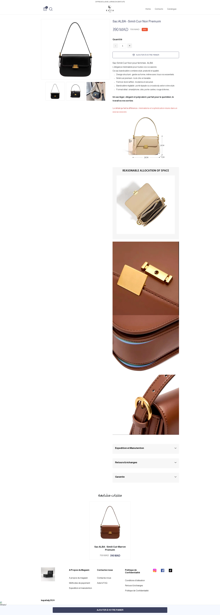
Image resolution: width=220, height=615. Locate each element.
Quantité (117, 39)
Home (148, 9)
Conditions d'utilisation (135, 580)
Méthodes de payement (79, 583)
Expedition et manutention (80, 588)
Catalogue (171, 9)
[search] (51, 9)
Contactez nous (104, 578)
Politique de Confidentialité (137, 591)
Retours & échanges (134, 585)
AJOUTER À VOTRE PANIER (110, 610)
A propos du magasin (78, 578)
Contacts (159, 9)
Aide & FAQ (102, 583)
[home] (110, 9)
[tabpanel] (55, 91)
